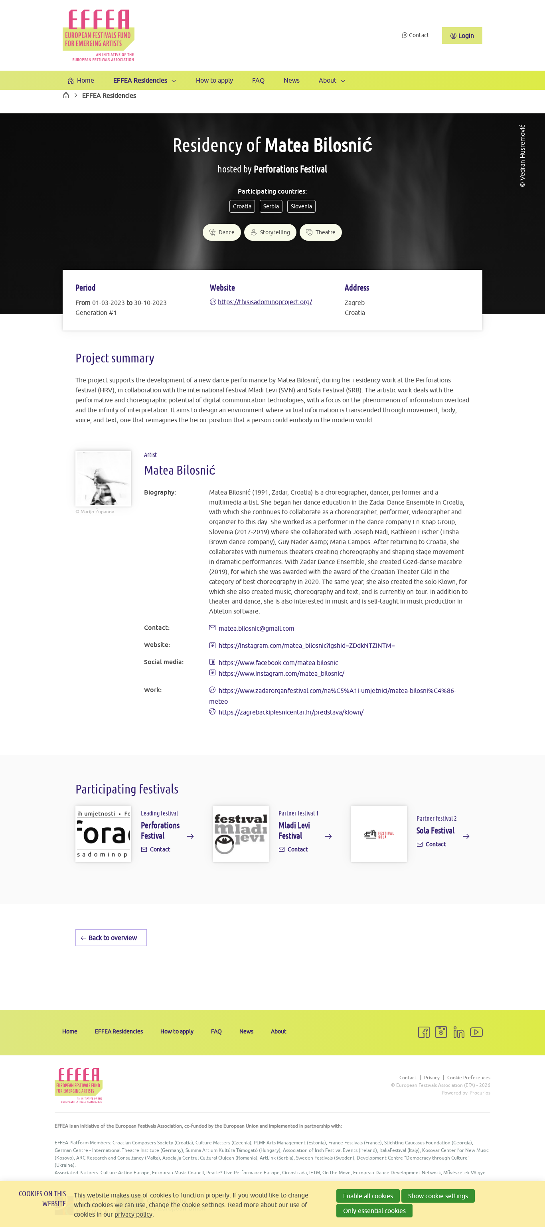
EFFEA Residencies (140, 80)
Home (85, 80)
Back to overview (113, 937)
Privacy (432, 1077)
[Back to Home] (98, 35)
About (327, 80)
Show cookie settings (438, 1195)
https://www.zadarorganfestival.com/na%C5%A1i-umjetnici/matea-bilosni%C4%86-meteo (332, 696)
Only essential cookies (374, 1210)
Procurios (480, 1093)
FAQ (258, 80)
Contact (419, 35)
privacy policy (133, 1214)
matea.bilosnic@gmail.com (256, 628)
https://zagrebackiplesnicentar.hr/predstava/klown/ (291, 712)
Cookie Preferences (468, 1077)
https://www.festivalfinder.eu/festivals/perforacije (134, 835)
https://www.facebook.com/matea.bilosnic (278, 662)
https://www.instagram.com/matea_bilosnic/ (281, 673)
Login (466, 35)
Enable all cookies (368, 1195)
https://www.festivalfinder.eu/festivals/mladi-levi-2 (272, 835)
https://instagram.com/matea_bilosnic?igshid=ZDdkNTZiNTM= (307, 645)
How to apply (214, 80)
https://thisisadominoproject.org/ (265, 301)
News (292, 80)
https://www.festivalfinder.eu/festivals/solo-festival (410, 835)
